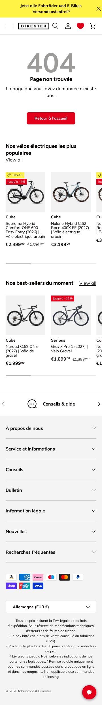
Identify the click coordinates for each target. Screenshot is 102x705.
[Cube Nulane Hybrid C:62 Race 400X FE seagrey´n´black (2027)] (71, 192)
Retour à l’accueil (51, 118)
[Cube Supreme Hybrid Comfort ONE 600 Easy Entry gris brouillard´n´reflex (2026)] (25, 192)
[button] (80, 26)
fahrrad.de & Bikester (34, 691)
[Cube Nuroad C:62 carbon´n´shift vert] (25, 315)
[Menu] (9, 26)
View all (14, 160)
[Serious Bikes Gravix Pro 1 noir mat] (71, 315)
